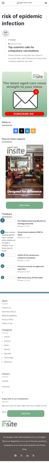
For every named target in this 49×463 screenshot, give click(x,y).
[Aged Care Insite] (24, 3)
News (6, 345)
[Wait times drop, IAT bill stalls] (9, 281)
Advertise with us (9, 312)
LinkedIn (5, 381)
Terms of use (7, 323)
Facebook (6, 387)
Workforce (8, 362)
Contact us (6, 308)
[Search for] (46, 4)
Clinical (7, 337)
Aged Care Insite (16, 44)
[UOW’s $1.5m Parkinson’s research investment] (9, 258)
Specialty (7, 353)
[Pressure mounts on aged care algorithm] (9, 270)
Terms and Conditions (27, 445)
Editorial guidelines (9, 316)
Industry (7, 341)
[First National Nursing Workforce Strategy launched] (9, 224)
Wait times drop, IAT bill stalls (30, 278)
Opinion (7, 349)
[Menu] (3, 4)
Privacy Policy (7, 319)
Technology (8, 358)
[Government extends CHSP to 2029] (9, 241)
